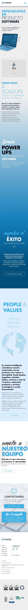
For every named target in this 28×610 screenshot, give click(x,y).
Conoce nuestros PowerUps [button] (15, 274)
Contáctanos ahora (15, 506)
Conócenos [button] (15, 415)
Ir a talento (9, 471)
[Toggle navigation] (25, 3)
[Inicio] (14, 539)
